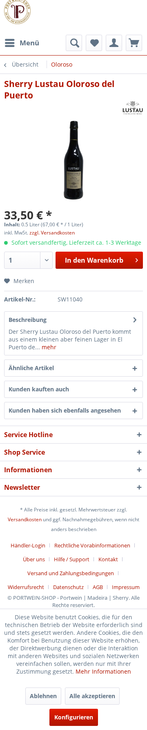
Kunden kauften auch (39, 389)
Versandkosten (25, 519)
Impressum (126, 587)
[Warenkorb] (134, 43)
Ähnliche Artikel (31, 368)
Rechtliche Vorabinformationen (92, 545)
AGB (98, 587)
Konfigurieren (73, 717)
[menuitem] (21, 43)
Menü (29, 42)
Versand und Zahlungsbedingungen (70, 573)
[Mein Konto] (114, 43)
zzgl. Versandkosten (52, 232)
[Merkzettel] (94, 43)
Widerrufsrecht (26, 587)
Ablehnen (43, 696)
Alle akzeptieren (92, 696)
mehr (48, 347)
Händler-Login (28, 545)
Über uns (34, 559)
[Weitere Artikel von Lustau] (132, 108)
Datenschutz (68, 587)
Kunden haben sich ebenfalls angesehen (65, 410)
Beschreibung (28, 320)
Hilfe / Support (71, 559)
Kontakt (108, 559)
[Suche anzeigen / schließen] (74, 43)
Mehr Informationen (103, 671)
